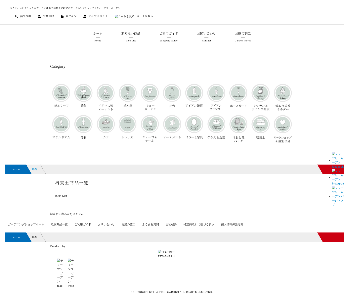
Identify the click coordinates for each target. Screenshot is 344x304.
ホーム (16, 169)
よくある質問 (150, 224)
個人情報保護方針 (232, 224)
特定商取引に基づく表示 (199, 224)
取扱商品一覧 (59, 224)
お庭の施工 (128, 224)
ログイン (71, 16)
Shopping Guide (168, 36)
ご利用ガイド (82, 224)
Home (98, 36)
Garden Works (243, 36)
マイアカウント (98, 16)
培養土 (35, 169)
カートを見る (145, 16)
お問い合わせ (106, 224)
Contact (206, 36)
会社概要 (171, 224)
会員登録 (48, 16)
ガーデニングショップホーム (26, 224)
